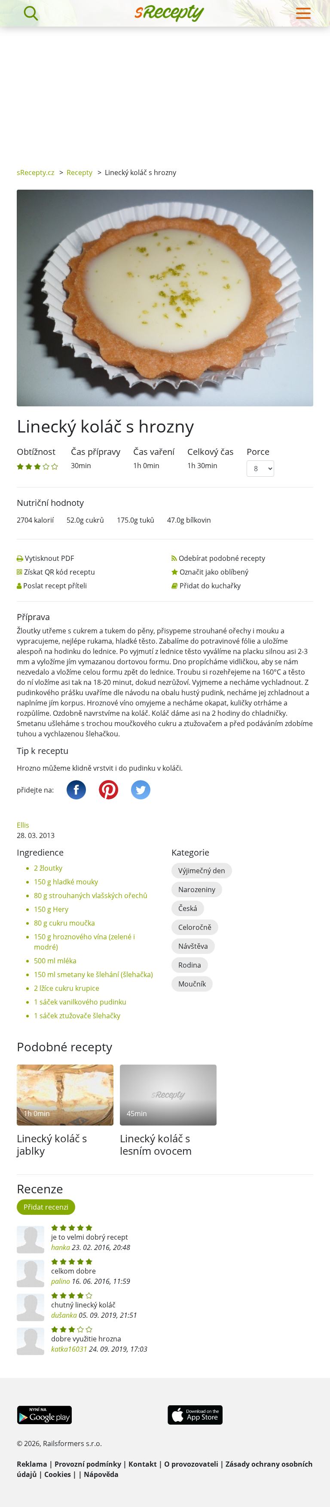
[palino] (30, 1273)
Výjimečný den (201, 870)
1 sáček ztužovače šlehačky (77, 1015)
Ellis (23, 825)
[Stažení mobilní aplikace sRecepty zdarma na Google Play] (44, 1414)
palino (60, 1281)
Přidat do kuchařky (210, 585)
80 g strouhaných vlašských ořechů (90, 895)
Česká (187, 908)
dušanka (64, 1315)
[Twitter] (140, 789)
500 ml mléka (55, 960)
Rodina (189, 965)
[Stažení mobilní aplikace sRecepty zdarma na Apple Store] (195, 1414)
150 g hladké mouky (66, 882)
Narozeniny (196, 889)
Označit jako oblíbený (214, 572)
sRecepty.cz (35, 172)
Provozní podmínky (88, 1464)
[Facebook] (76, 789)
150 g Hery (51, 909)
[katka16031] (30, 1341)
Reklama (32, 1464)
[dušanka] (30, 1307)
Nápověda (101, 1474)
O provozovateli (191, 1464)
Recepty (79, 172)
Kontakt (142, 1464)
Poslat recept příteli (55, 585)
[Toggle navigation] (303, 13)
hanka (60, 1247)
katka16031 (69, 1349)
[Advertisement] (165, 91)
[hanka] (30, 1239)
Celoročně (194, 927)
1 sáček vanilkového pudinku (80, 1002)
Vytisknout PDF (49, 558)
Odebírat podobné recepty (222, 558)
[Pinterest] (108, 789)
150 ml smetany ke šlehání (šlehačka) (93, 974)
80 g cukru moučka (64, 923)
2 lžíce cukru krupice (66, 988)
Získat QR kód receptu (59, 572)
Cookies (57, 1474)
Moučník (192, 984)
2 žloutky (48, 868)
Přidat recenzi (46, 1207)
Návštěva (193, 946)
